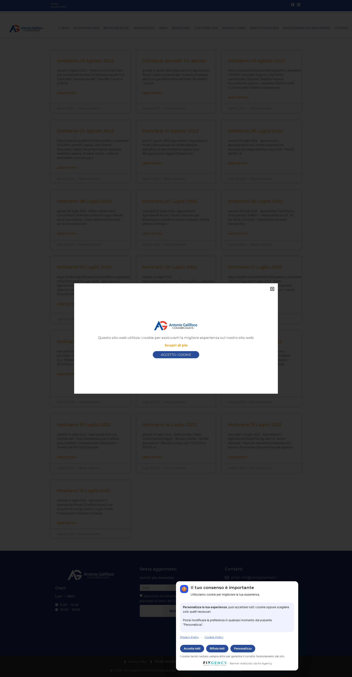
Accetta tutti (192, 648)
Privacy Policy (189, 637)
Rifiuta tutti (217, 648)
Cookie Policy (214, 637)
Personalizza (243, 648)
